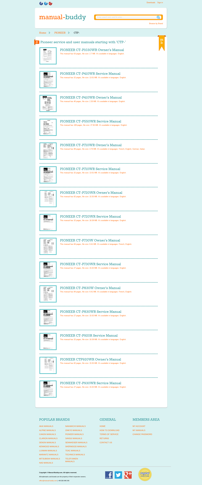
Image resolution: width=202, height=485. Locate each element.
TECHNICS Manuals (75, 454)
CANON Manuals (47, 434)
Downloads (151, 3)
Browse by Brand (156, 23)
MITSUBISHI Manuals (49, 459)
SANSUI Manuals (73, 438)
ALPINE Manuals (47, 430)
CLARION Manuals (48, 438)
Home (42, 32)
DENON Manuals (47, 442)
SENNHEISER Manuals (76, 442)
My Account (139, 426)
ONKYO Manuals (73, 430)
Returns (104, 438)
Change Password (142, 434)
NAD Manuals (46, 463)
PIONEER (60, 32)
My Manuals (139, 430)
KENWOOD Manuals (49, 446)
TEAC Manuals (72, 450)
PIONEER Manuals (74, 434)
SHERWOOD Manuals (75, 446)
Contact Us (106, 442)
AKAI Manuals (46, 426)
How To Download (109, 430)
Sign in (160, 3)
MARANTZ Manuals (48, 454)
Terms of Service (109, 434)
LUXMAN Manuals (48, 450)
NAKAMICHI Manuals (75, 426)
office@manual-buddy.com (48, 480)
